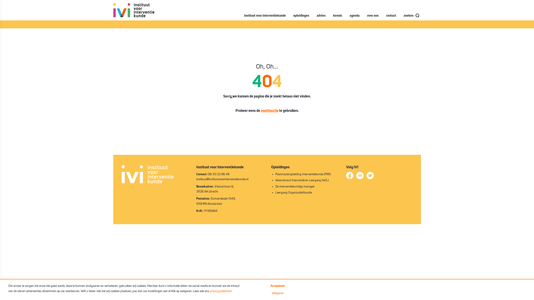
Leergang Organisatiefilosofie (293, 192)
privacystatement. (221, 291)
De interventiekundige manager (295, 186)
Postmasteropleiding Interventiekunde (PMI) (303, 174)
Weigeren (278, 293)
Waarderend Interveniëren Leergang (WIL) (302, 180)
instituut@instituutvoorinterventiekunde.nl (222, 179)
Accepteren (278, 286)
